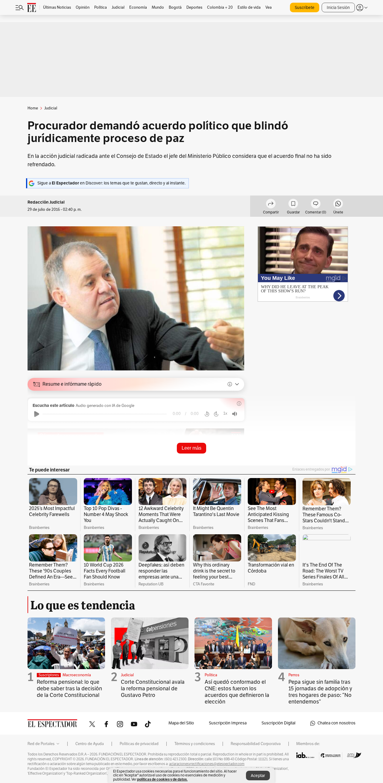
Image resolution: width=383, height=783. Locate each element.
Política (211, 675)
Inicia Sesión (338, 7)
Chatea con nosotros (336, 723)
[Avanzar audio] (216, 414)
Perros (293, 675)
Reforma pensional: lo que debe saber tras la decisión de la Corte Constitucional (69, 688)
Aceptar (258, 775)
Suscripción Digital (278, 723)
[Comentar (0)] (315, 204)
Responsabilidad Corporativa (256, 744)
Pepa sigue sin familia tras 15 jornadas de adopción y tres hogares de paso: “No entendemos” (320, 692)
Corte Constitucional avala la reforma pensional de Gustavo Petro (153, 688)
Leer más (191, 448)
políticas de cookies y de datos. (162, 779)
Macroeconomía (77, 675)
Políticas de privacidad (139, 744)
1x (225, 413)
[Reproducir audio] (36, 414)
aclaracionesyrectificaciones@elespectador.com (206, 764)
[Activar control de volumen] (234, 414)
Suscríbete (304, 7)
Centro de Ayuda (89, 744)
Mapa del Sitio (181, 723)
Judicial (127, 675)
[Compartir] (271, 204)
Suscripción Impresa (228, 723)
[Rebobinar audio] (207, 414)
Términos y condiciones (194, 744)
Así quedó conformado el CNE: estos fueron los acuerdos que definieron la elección (237, 692)
